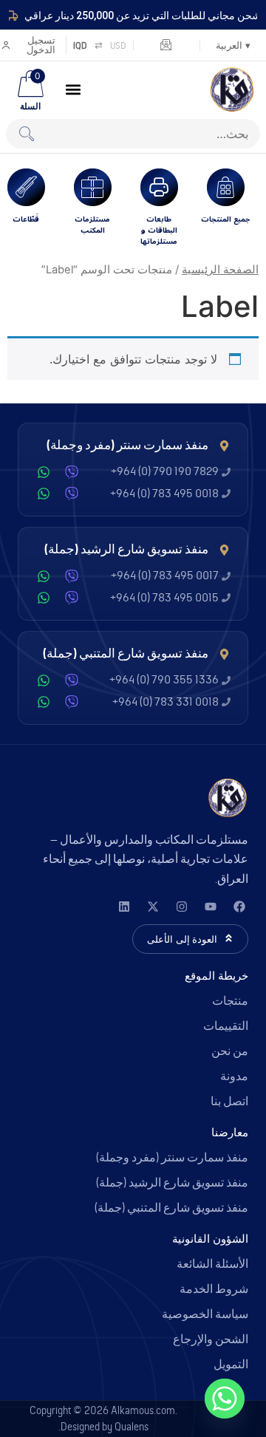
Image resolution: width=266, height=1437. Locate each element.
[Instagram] (181, 906)
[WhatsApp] (43, 472)
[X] (152, 906)
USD (118, 45)
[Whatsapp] (225, 1399)
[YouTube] (210, 906)
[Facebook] (239, 906)
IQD (80, 45)
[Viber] (71, 472)
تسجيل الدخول (41, 45)
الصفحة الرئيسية (220, 269)
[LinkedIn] (124, 906)
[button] (73, 89)
